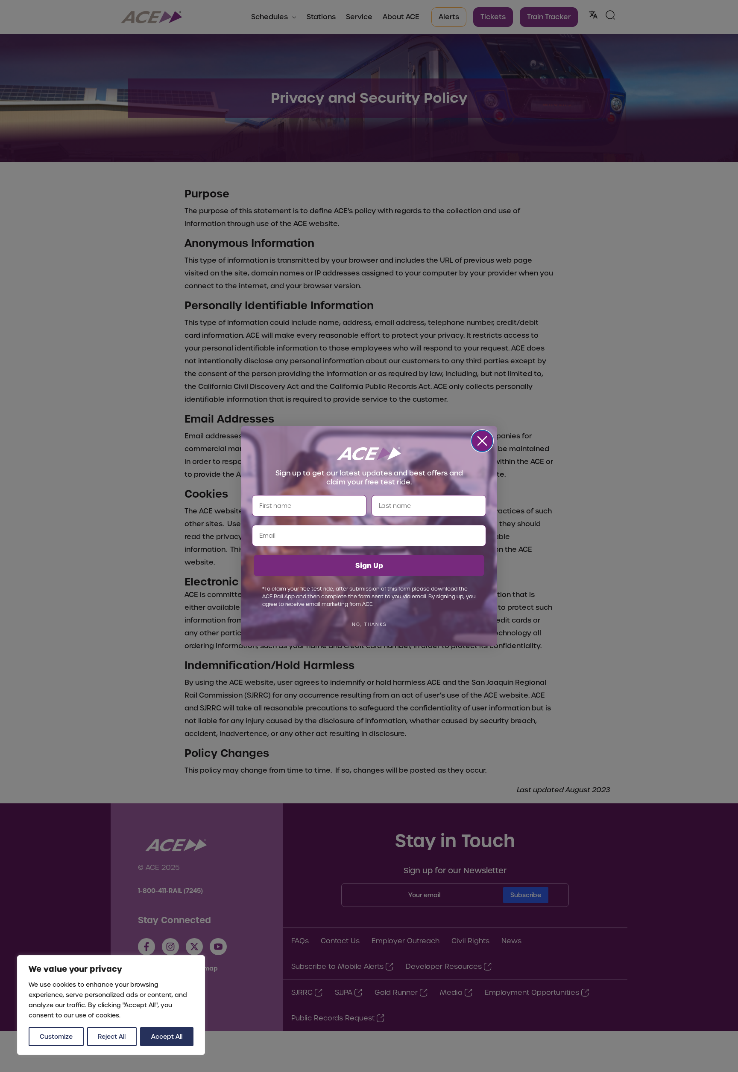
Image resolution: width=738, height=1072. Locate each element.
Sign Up (369, 565)
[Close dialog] (482, 441)
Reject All (112, 1036)
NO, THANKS (369, 624)
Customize (56, 1036)
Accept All (166, 1036)
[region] (111, 1005)
